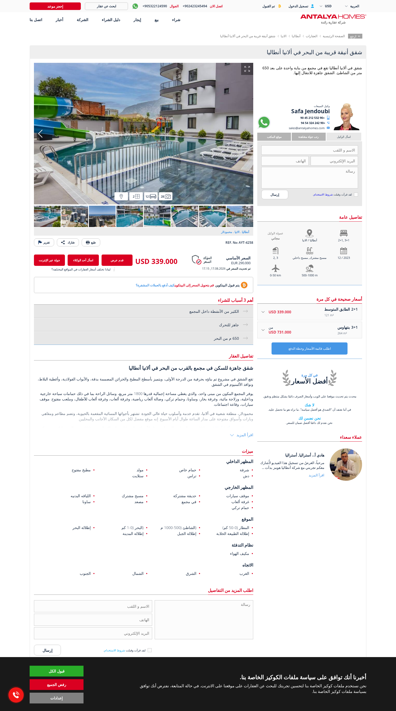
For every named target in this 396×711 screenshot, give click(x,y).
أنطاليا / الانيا (309, 240)
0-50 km (275, 275)
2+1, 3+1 (343, 240)
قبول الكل (57, 671)
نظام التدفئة (242, 545)
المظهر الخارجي (239, 487)
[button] (40, 134)
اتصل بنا (36, 19)
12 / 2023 (344, 258)
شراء (176, 19)
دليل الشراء (111, 19)
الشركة (82, 19)
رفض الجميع (56, 684)
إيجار (137, 19)
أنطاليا (296, 36)
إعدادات (56, 697)
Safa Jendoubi (310, 111)
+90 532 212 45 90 (312, 118)
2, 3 (275, 258)
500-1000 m (310, 275)
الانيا (283, 36)
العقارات (311, 36)
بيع (157, 19)
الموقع (247, 519)
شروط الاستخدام (323, 194)
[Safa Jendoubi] (346, 129)
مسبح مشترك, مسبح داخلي (309, 258)
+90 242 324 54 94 (313, 123)
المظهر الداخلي (239, 461)
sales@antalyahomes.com (307, 128)
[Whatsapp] (264, 128)
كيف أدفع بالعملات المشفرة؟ (155, 285)
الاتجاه (247, 565)
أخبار (59, 19)
